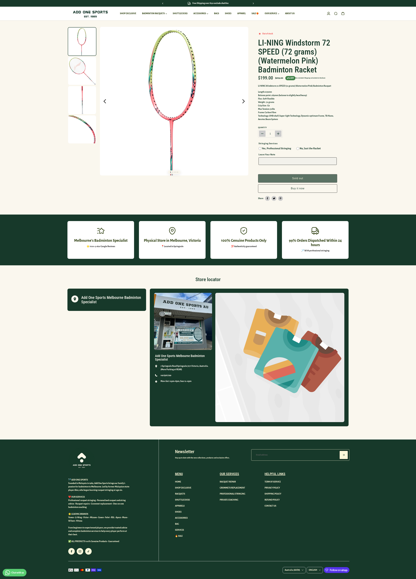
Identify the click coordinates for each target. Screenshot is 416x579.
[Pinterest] (280, 198)
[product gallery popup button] (242, 35)
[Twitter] (274, 198)
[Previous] (163, 3)
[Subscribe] (343, 455)
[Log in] (328, 13)
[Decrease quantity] (262, 134)
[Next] (253, 3)
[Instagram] (80, 551)
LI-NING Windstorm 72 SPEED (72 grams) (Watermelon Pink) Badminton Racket (294, 56)
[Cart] (343, 13)
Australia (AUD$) (292, 570)
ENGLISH (313, 570)
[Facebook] (267, 198)
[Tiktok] (88, 551)
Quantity (262, 127)
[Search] (335, 13)
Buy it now (298, 188)
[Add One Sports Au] (90, 13)
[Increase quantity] (278, 134)
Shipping (307, 78)
